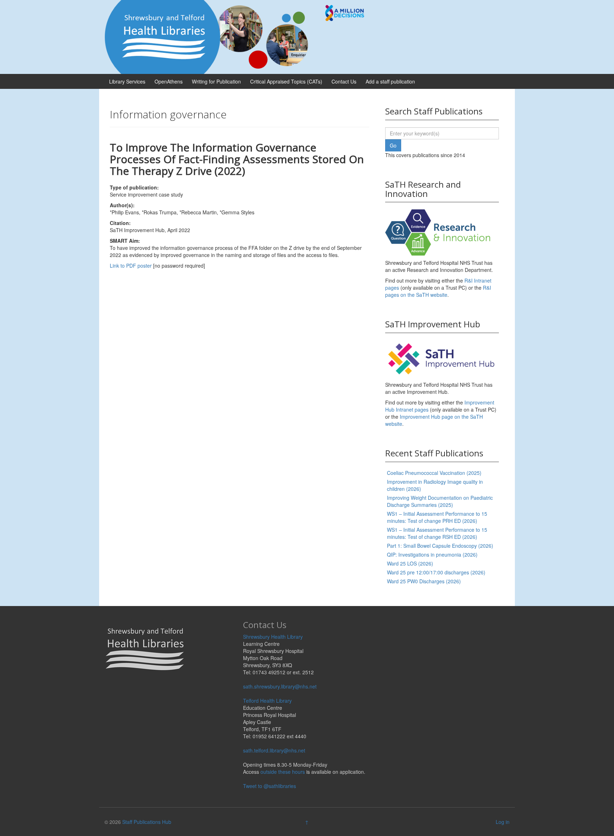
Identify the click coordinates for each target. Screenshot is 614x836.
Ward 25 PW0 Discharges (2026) (424, 581)
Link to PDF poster (131, 265)
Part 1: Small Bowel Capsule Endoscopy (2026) (440, 545)
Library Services (127, 81)
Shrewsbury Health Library (273, 636)
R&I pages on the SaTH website (438, 291)
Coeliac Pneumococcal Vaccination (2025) (434, 472)
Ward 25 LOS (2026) (410, 563)
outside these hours (282, 771)
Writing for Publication (216, 81)
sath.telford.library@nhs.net (274, 750)
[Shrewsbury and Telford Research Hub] (237, 36)
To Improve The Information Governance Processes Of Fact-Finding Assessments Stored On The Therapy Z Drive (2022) (237, 159)
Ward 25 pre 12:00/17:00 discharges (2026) (436, 572)
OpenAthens (169, 81)
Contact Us (344, 81)
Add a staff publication (390, 81)
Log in (503, 821)
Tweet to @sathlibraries (269, 785)
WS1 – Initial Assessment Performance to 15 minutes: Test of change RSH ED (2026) (437, 533)
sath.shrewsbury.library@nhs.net (280, 686)
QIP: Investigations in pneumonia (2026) (432, 554)
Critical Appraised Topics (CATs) (286, 81)
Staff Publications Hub (146, 821)
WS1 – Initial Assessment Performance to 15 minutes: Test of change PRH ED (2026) (437, 517)
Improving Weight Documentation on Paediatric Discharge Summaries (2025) (440, 501)
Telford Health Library (267, 700)
